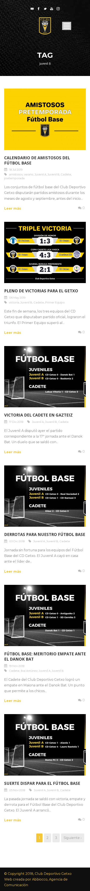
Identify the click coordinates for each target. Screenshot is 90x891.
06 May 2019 (17, 297)
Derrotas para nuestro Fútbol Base (44, 534)
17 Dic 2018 (16, 421)
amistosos (16, 174)
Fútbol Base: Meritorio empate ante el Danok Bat (45, 656)
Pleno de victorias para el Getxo (41, 291)
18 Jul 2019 (16, 169)
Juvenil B (53, 174)
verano (28, 174)
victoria (14, 302)
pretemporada (14, 178)
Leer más (12, 208)
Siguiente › (73, 838)
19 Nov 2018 (16, 666)
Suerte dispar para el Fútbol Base (42, 783)
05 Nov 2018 (17, 790)
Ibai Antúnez (29, 670)
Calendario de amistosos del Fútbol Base (37, 160)
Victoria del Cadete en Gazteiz (38, 415)
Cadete (66, 174)
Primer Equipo (55, 302)
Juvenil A (40, 174)
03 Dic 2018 (17, 541)
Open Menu (66, 26)
